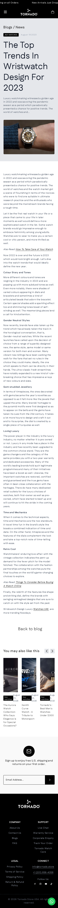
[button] (53, 12)
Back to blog (30, 629)
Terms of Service (14, 871)
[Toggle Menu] (5, 12)
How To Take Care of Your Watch (34, 249)
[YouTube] (46, 884)
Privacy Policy (15, 866)
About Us (15, 828)
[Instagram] (40, 884)
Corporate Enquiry (43, 838)
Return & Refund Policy (14, 883)
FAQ (14, 843)
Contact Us (15, 833)
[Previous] (46, 651)
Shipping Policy (14, 877)
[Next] (52, 651)
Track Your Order (43, 843)
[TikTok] (51, 884)
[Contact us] (51, 901)
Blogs (15, 838)
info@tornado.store (43, 866)
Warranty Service (43, 833)
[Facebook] (35, 884)
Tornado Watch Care (43, 850)
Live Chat (43, 828)
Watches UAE (41, 609)
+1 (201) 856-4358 (43, 872)
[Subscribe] (50, 779)
